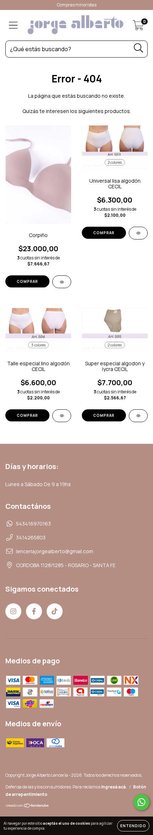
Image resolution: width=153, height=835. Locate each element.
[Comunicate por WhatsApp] (141, 802)
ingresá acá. (114, 787)
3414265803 (31, 537)
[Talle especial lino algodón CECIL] (61, 415)
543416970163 (33, 523)
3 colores (38, 345)
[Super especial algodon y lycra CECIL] (138, 415)
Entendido (133, 825)
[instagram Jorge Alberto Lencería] (13, 611)
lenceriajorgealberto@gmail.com (54, 551)
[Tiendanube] (27, 806)
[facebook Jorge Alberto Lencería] (34, 611)
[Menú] (13, 25)
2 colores (115, 162)
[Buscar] (138, 48)
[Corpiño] (61, 281)
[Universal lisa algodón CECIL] (138, 233)
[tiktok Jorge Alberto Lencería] (55, 611)
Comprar (27, 281)
